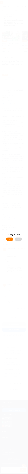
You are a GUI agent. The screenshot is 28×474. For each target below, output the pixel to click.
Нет (18, 239)
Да (9, 239)
